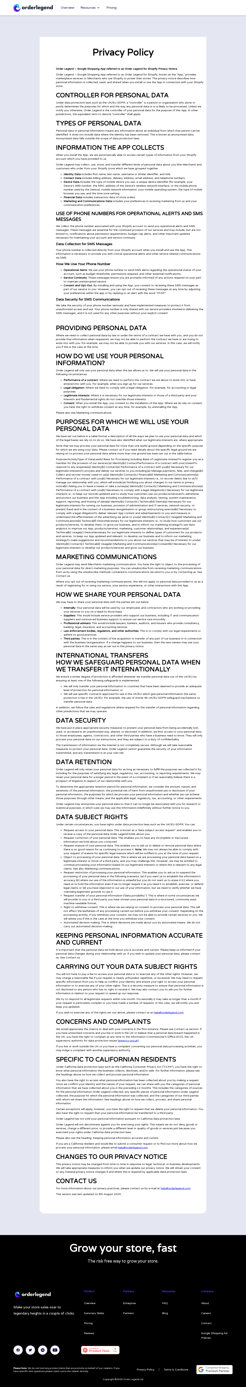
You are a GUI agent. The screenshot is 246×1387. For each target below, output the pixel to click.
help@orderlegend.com (169, 1012)
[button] (90, 7)
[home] (32, 7)
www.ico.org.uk (128, 1040)
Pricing (111, 8)
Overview (67, 8)
